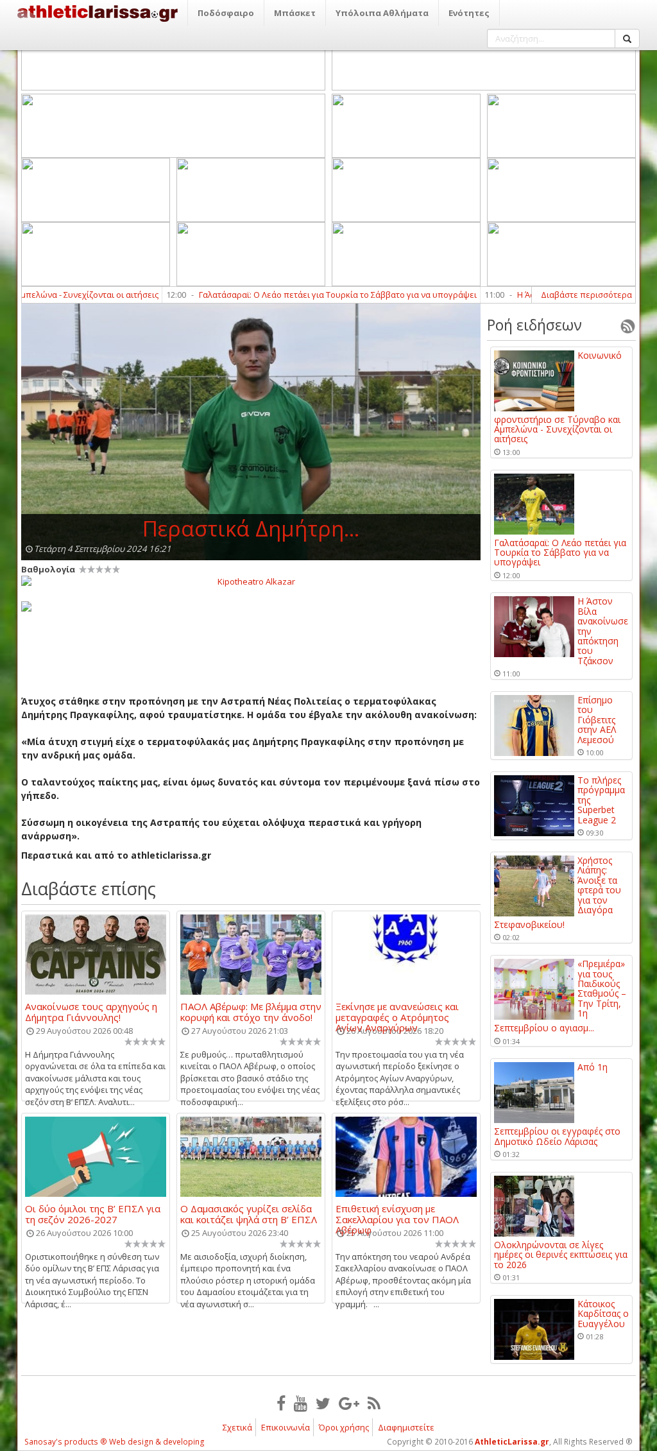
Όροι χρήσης (344, 1427)
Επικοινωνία (285, 1427)
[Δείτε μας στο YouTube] (300, 1403)
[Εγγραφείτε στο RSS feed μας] (374, 1403)
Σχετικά (237, 1427)
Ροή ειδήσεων (534, 324)
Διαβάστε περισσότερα (586, 294)
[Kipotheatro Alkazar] (251, 581)
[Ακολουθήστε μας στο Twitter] (323, 1403)
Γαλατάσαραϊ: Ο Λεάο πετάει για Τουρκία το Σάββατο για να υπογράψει (307, 294)
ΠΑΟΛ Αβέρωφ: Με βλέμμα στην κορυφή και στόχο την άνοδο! (250, 1011)
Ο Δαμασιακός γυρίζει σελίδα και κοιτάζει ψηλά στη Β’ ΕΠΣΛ (248, 1213)
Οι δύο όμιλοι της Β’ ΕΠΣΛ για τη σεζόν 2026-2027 (92, 1213)
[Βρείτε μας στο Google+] (349, 1403)
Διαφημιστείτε (406, 1427)
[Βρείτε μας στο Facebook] (281, 1403)
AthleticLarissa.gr (512, 1441)
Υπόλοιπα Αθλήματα (382, 13)
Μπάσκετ (295, 13)
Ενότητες (469, 13)
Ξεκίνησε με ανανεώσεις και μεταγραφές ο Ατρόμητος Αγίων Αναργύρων (397, 1011)
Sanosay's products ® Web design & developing (114, 1441)
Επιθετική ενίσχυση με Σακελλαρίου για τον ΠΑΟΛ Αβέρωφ (397, 1213)
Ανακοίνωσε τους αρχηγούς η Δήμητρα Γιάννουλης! (91, 1011)
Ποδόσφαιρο (226, 13)
